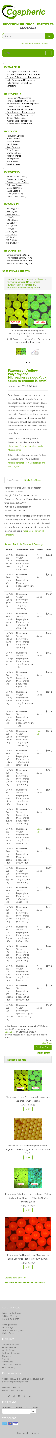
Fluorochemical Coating (17, 182)
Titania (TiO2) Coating (16, 196)
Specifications (13, 480)
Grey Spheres (12, 150)
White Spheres (13, 139)
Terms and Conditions (12, 1364)
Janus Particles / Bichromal (19, 124)
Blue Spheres (12, 159)
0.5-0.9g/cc (12, 211)
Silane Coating (13, 191)
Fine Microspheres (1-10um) (19, 258)
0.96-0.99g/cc (13, 214)
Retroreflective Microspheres (19, 109)
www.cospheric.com (11, 1387)
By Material (39, 279)
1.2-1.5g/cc (11, 226)
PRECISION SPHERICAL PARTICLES (28, 24)
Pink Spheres (12, 161)
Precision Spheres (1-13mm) (19, 263)
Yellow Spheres (13, 156)
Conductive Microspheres (18, 106)
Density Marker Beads (16, 118)
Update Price (46, 1043)
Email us (8, 1032)
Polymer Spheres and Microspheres (23, 74)
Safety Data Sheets (16, 271)
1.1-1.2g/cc (11, 223)
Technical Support (10, 1344)
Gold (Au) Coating (14, 185)
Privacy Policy (8, 1367)
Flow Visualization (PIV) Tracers (20, 101)
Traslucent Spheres (15, 136)
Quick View (26, 1069)
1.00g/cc (10, 217)
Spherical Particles (23, 279)
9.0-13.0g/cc (12, 243)
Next (36, 353)
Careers (5, 1359)
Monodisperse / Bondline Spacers (22, 104)
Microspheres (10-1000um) (19, 261)
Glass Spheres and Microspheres (21, 71)
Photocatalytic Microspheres (19, 115)
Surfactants (11, 86)
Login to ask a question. (15, 1278)
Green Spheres (13, 141)
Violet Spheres (13, 164)
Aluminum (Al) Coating (16, 176)
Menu (7, 52)
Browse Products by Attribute (34, 44)
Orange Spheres (14, 153)
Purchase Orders (10, 1347)
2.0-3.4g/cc (12, 231)
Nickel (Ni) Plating (14, 188)
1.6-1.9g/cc (11, 228)
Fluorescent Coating (15, 179)
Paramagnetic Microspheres (19, 121)
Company (6, 1356)
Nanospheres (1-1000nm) (18, 255)
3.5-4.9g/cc (11, 234)
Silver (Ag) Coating (15, 194)
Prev (19, 353)
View (28, 1109)
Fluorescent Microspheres (18, 98)
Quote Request (9, 1350)
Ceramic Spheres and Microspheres (23, 77)
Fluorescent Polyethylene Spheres (23, 288)
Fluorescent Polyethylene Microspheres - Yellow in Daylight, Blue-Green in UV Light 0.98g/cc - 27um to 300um (28, 1198)
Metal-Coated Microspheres (19, 83)
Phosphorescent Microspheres (20, 112)
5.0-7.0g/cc (11, 237)
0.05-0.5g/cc (12, 208)
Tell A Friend (43, 1053)
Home (9, 279)
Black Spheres (13, 147)
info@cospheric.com (12, 1313)
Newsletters (7, 1362)
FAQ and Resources (11, 1353)
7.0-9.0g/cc (11, 240)
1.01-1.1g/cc (12, 220)
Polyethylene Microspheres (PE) (21, 285)
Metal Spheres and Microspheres (21, 80)
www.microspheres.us (12, 1390)
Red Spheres (12, 144)
